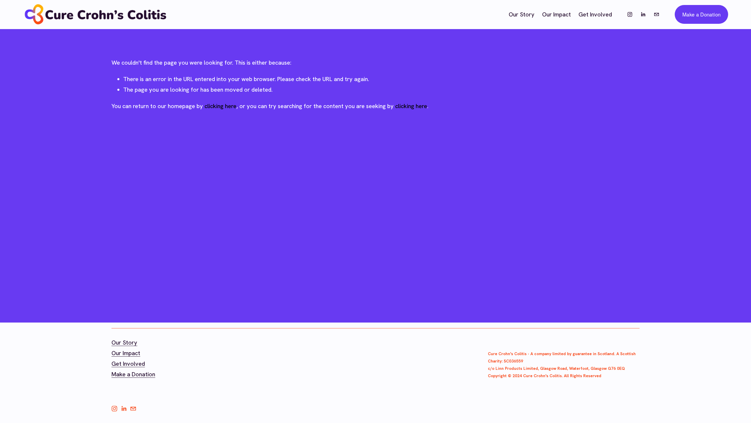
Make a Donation (701, 14)
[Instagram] (630, 14)
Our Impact (556, 14)
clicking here (220, 106)
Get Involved (595, 14)
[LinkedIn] (643, 14)
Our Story (522, 14)
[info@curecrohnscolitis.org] (656, 14)
